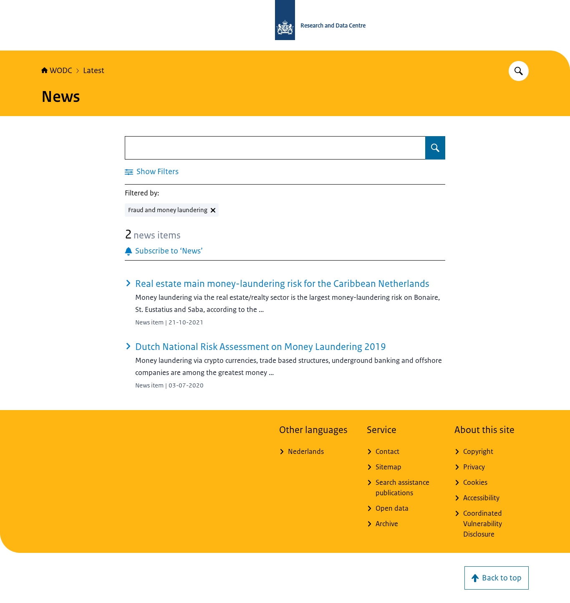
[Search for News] (435, 148)
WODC (61, 71)
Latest (93, 71)
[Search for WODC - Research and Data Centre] (519, 71)
